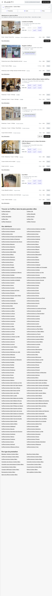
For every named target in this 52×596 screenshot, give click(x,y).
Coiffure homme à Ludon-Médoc (9, 347)
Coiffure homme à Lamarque (8, 318)
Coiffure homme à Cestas (33, 285)
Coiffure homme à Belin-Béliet (9, 252)
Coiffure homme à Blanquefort (34, 254)
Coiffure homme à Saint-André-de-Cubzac (37, 380)
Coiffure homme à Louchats (33, 344)
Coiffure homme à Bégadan (33, 246)
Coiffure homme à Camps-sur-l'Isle (35, 272)
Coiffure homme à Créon (33, 288)
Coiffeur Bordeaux (6, 211)
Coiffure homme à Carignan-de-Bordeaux (12, 277)
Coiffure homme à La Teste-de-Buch (35, 313)
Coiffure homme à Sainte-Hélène (9, 424)
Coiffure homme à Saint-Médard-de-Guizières (38, 400)
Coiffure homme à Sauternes (34, 429)
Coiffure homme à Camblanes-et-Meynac (12, 272)
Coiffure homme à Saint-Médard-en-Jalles (12, 403)
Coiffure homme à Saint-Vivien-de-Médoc (37, 416)
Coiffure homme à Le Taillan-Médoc (35, 331)
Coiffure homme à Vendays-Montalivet (36, 441)
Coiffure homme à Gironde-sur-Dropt (36, 298)
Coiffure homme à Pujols (7, 375)
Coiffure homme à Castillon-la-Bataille (11, 280)
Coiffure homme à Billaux (8, 254)
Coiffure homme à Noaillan (8, 362)
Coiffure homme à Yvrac (32, 447)
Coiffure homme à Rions (32, 377)
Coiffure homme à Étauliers (8, 293)
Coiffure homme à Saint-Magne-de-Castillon (12, 398)
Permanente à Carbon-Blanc (8, 472)
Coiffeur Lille (30, 211)
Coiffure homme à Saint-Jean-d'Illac (10, 393)
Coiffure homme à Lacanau (8, 316)
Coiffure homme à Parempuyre (34, 362)
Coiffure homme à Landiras (33, 318)
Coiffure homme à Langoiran (8, 321)
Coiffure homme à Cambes (33, 270)
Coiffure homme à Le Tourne (34, 334)
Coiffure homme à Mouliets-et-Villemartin (12, 359)
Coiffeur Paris (30, 219)
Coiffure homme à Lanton (33, 323)
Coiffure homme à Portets (8, 372)
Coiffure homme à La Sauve (8, 313)
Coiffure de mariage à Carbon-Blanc (10, 456)
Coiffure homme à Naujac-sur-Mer (35, 359)
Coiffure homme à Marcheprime (34, 349)
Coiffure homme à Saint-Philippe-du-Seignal (12, 406)
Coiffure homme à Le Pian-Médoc (35, 329)
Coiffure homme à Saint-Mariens (34, 398)
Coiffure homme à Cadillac (8, 267)
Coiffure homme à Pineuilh (33, 367)
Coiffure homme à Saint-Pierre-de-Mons (36, 406)
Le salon (24, 108)
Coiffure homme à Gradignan (9, 300)
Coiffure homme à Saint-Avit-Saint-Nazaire (12, 385)
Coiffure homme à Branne (33, 262)
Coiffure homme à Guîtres (33, 300)
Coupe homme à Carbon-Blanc (34, 467)
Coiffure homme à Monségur (8, 357)
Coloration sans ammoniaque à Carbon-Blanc (13, 464)
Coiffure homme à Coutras (8, 288)
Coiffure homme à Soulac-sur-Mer (35, 431)
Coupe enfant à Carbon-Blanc (34, 464)
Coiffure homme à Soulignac (8, 434)
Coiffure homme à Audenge (33, 239)
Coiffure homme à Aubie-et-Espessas (11, 239)
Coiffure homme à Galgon (8, 298)
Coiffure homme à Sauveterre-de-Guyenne (12, 431)
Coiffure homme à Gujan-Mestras (10, 303)
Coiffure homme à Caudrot (8, 282)
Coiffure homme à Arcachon (33, 231)
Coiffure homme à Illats (7, 305)
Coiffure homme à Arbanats (8, 231)
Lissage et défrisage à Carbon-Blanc (10, 469)
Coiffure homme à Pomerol (33, 370)
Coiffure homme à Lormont (8, 344)
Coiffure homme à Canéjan (8, 275)
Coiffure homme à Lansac (8, 323)
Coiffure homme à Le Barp (8, 326)
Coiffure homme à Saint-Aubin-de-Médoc (37, 382)
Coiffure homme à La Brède (8, 308)
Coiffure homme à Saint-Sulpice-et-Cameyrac (13, 413)
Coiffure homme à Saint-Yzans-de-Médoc (37, 418)
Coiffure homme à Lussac (33, 347)
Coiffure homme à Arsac (32, 234)
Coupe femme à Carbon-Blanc (9, 467)
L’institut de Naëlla (27, 21)
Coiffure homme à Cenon (8, 285)
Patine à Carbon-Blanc (32, 469)
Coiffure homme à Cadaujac (33, 264)
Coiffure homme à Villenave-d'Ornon (10, 447)
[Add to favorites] (19, 22)
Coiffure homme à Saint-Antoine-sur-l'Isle (12, 382)
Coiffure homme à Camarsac (8, 270)
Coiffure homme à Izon (32, 305)
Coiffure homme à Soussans (34, 434)
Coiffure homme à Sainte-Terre (34, 424)
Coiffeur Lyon (5, 214)
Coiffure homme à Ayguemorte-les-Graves (12, 241)
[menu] (2, 2)
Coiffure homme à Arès (7, 234)
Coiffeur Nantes (30, 216)
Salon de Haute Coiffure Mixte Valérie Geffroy (35, 79)
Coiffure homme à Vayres (8, 441)
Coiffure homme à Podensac (8, 370)
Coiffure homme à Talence (8, 436)
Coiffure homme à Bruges (8, 264)
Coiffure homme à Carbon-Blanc (9, 459)
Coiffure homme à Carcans (33, 275)
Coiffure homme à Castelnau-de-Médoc (36, 277)
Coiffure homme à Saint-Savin (34, 408)
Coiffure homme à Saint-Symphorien (35, 413)
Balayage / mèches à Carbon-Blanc (10, 454)
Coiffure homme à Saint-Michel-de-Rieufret (37, 403)
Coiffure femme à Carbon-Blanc (34, 456)
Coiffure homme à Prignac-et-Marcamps (36, 372)
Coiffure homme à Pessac (33, 365)
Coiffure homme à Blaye (32, 257)
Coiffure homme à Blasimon (8, 257)
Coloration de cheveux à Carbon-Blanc (11, 461)
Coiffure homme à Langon (33, 321)
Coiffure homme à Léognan (8, 339)
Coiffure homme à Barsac (33, 241)
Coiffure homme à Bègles (8, 249)
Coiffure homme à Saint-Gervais (34, 390)
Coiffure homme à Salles (33, 426)
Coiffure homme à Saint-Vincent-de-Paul (11, 416)
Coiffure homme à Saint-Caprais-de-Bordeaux (38, 385)
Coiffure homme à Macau (8, 349)
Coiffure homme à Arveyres (33, 236)
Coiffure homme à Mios (32, 354)
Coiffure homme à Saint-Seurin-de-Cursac (12, 411)
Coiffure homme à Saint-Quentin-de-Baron (12, 408)
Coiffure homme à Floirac (33, 295)
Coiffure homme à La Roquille (34, 311)
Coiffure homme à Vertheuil (8, 444)
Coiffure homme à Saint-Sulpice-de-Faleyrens (38, 411)
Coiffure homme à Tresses (33, 439)
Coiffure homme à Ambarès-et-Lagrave (11, 229)
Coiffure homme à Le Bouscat (34, 326)
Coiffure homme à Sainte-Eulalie (9, 421)
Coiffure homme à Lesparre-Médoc (35, 339)
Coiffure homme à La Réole (8, 311)
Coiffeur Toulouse (31, 221)
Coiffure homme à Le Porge (8, 331)
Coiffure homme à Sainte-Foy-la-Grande (36, 421)
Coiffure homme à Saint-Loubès (9, 395)
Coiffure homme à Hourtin (33, 303)
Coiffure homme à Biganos (33, 252)
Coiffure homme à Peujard (8, 367)
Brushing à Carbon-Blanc (33, 454)
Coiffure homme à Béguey (33, 249)
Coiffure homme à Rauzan (8, 377)
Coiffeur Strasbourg (6, 221)
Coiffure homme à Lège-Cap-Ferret (35, 336)
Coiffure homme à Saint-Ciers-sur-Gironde (37, 388)
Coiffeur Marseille (31, 214)
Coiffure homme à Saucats (8, 429)
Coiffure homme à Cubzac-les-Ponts (10, 290)
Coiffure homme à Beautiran (8, 246)
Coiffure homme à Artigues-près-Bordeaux (12, 236)
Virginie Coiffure (27, 45)
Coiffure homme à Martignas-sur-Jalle (11, 352)
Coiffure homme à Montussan (34, 357)
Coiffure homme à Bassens (8, 244)
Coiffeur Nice (5, 219)
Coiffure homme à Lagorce (33, 316)
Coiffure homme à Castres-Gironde (35, 280)
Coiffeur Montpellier (6, 216)
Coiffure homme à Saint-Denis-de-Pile (11, 390)
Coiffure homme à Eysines (33, 293)
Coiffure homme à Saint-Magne (34, 395)
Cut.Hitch (25, 174)
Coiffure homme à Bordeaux (8, 259)
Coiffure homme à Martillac (33, 352)
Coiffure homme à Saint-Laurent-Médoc (36, 393)
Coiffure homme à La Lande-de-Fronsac (36, 308)
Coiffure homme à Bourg (7, 262)
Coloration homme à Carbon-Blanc (35, 461)
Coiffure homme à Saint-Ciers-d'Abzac (11, 388)
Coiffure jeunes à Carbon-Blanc (34, 459)
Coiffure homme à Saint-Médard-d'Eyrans (12, 400)
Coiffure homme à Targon (33, 436)
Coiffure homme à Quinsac (33, 375)
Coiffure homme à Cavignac (33, 282)
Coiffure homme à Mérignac (8, 354)
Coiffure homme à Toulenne (8, 439)
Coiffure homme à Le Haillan (8, 329)
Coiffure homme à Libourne (8, 341)
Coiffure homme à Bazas (33, 244)
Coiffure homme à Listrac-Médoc (35, 341)
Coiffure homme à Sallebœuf (8, 426)
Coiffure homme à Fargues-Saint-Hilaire (11, 295)
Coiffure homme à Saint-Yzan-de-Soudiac (12, 418)
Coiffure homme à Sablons (8, 380)
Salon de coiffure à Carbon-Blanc (10, 474)
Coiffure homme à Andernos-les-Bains (36, 229)
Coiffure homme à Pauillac (8, 365)
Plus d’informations (5, 40)
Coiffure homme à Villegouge (34, 444)
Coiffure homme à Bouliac (33, 259)
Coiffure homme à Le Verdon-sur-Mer (11, 336)
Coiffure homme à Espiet (33, 290)
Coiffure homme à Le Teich (8, 334)
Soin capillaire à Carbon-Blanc (34, 472)
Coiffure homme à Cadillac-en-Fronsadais (37, 267)
